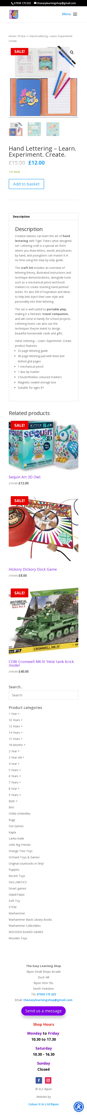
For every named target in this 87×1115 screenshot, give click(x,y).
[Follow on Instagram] (48, 1080)
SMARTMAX (16, 895)
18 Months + (17, 745)
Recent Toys (17, 876)
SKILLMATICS (18, 882)
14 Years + (16, 732)
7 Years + (15, 782)
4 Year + (14, 764)
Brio (11, 807)
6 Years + (15, 776)
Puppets (14, 869)
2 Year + (14, 751)
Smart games (17, 888)
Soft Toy (14, 901)
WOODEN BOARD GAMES (26, 932)
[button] (71, 52)
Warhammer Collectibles (25, 926)
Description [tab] (21, 216)
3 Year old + (16, 757)
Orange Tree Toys (21, 851)
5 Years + (15, 770)
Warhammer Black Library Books (30, 919)
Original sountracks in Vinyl (26, 863)
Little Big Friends (20, 845)
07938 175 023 (22, 3)
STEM (12, 907)
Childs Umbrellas (19, 813)
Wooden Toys (18, 938)
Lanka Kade (16, 838)
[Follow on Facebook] (39, 1080)
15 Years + (16, 739)
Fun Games (16, 826)
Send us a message (43, 1011)
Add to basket (26, 184)
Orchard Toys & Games (24, 857)
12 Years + (16, 726)
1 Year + (14, 714)
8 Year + (23, 36)
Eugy (12, 820)
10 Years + (16, 720)
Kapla (12, 832)
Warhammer (17, 913)
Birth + (13, 801)
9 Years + (15, 795)
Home (12, 36)
